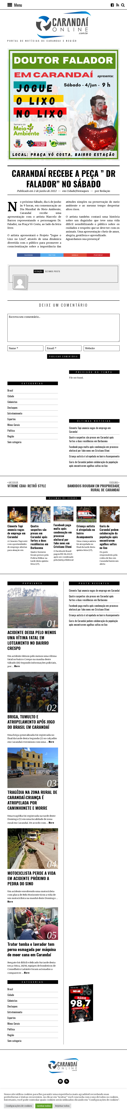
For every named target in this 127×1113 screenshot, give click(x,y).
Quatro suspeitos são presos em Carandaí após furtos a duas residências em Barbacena (91, 439)
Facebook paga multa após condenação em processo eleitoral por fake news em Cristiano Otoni (93, 448)
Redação (105, 191)
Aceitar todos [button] (44, 1106)
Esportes (11, 419)
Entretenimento (14, 413)
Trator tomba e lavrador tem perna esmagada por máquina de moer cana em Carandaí (31, 949)
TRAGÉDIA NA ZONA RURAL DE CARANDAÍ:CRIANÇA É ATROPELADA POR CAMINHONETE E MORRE (32, 800)
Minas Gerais (13, 425)
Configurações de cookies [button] (19, 1106)
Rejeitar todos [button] (62, 1106)
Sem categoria (14, 442)
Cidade (71, 191)
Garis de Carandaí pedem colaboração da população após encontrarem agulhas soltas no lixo (93, 464)
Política (11, 430)
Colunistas (12, 402)
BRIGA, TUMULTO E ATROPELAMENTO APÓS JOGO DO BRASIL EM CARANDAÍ (31, 722)
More (17, 666)
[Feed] (117, 5)
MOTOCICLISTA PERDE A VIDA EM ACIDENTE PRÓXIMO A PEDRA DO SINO (31, 878)
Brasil (10, 390)
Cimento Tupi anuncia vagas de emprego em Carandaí (16, 531)
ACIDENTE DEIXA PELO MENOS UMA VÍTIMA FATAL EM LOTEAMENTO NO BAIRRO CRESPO (31, 640)
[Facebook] (112, 5)
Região (10, 436)
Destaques (82, 191)
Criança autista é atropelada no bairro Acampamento (94, 456)
